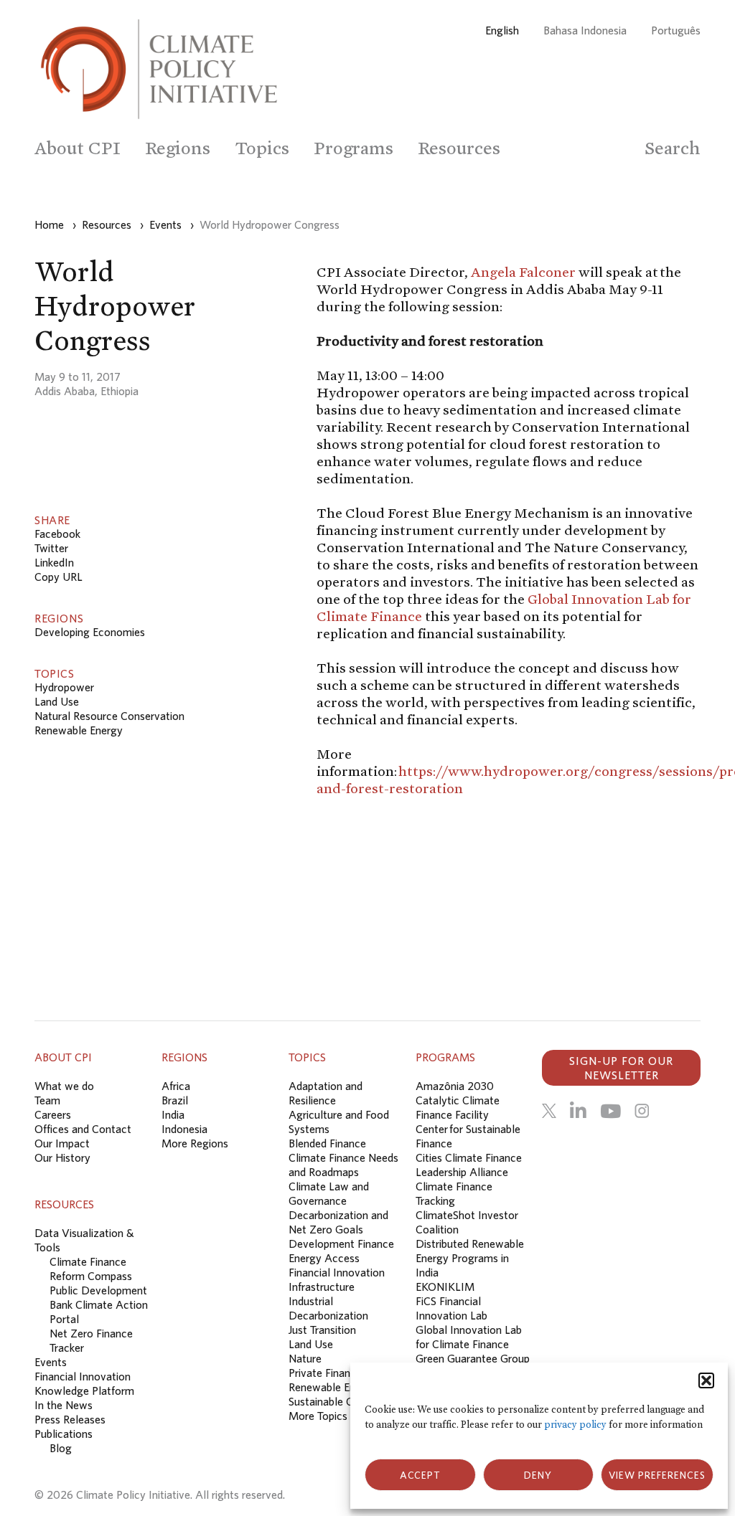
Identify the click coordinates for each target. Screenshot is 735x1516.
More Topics (318, 1415)
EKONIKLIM (445, 1286)
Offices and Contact (82, 1128)
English (502, 30)
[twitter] (549, 1111)
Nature (305, 1358)
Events (50, 1361)
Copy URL (58, 576)
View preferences (657, 1475)
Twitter (51, 547)
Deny (538, 1475)
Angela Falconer (523, 271)
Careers (52, 1114)
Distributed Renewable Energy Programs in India (470, 1258)
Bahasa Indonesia (585, 30)
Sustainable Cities (331, 1401)
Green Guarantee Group (473, 1358)
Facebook (57, 533)
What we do (64, 1085)
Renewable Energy (78, 730)
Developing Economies (89, 631)
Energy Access (324, 1257)
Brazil (174, 1100)
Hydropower (64, 687)
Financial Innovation (337, 1272)
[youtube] (610, 1111)
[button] (706, 1380)
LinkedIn (54, 562)
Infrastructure (322, 1286)
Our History (62, 1157)
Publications (63, 1433)
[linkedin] (578, 1111)
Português (676, 30)
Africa (175, 1085)
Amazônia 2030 (455, 1085)
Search (673, 148)
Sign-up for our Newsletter (621, 1067)
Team (47, 1100)
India (172, 1114)
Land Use (56, 701)
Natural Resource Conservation (109, 715)
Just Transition (322, 1329)
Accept (420, 1475)
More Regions (194, 1143)
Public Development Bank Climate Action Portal (99, 1304)
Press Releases (70, 1419)
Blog (61, 1447)
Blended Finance (327, 1143)
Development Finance (341, 1243)
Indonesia (184, 1128)
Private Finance (325, 1372)
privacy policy (575, 1424)
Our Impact (62, 1143)
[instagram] (642, 1111)
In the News (63, 1404)
